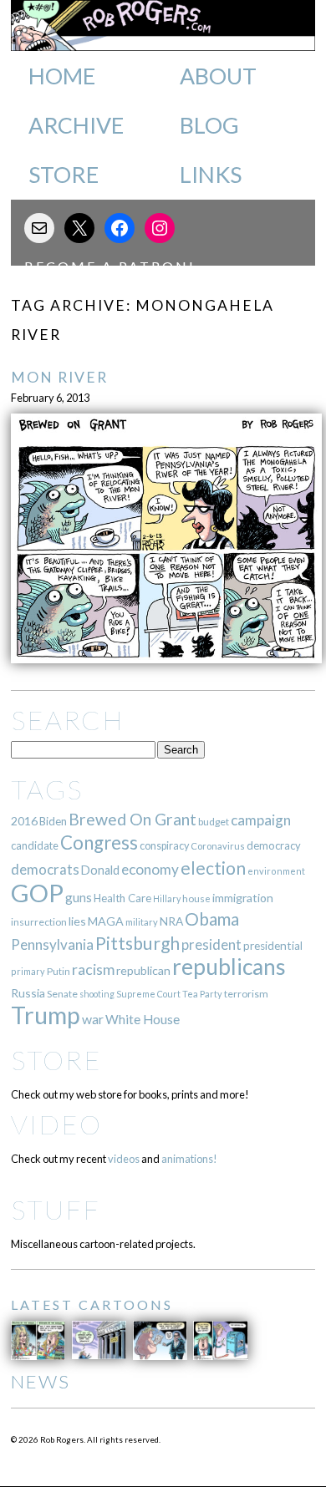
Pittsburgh (137, 943)
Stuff (55, 1209)
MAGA (106, 921)
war (93, 1019)
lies (77, 921)
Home (61, 76)
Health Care (122, 898)
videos (124, 1158)
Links (211, 174)
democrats (45, 869)
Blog (209, 125)
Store (63, 174)
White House (142, 1019)
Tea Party (202, 993)
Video (56, 1124)
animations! (189, 1158)
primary (28, 971)
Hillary (167, 898)
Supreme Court (148, 993)
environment (276, 870)
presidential (273, 945)
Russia (28, 993)
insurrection (39, 922)
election (213, 867)
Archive (76, 125)
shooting (97, 993)
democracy (274, 845)
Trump (45, 1015)
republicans (229, 966)
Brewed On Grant (132, 819)
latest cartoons (92, 1304)
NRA (171, 921)
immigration (242, 898)
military (141, 921)
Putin (58, 971)
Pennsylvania (52, 944)
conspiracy (164, 846)
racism (93, 969)
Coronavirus (218, 845)
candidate (35, 845)
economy (150, 869)
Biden (53, 821)
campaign (261, 820)
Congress (99, 842)
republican (143, 970)
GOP (37, 892)
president (211, 944)
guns (78, 897)
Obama (212, 919)
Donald (100, 870)
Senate (62, 993)
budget (213, 821)
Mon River (59, 377)
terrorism (246, 993)
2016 (24, 821)
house (196, 898)
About (218, 76)
